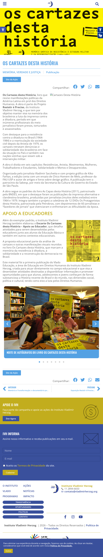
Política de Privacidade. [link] (61, 545)
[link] (3, 30)
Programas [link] (10, 496)
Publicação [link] (52, 72)
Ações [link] (27, 485)
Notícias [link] (28, 491)
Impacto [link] (28, 496)
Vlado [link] (7, 491)
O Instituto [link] (10, 485)
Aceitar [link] (8, 551)
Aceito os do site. (30, 465)
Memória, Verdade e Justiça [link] (22, 72)
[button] (97, 4)
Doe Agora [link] (11, 418)
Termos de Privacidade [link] (31, 465)
